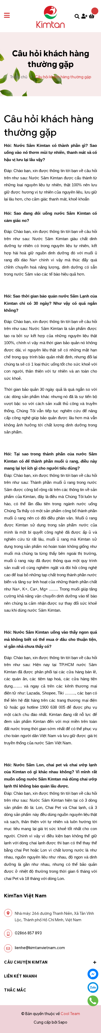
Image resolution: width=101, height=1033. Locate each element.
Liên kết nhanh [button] (20, 976)
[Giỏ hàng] (93, 17)
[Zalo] (93, 987)
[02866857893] (93, 1000)
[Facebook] (93, 974)
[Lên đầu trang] (92, 1017)
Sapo (62, 1022)
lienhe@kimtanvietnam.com (40, 947)
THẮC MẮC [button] (15, 990)
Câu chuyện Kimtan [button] (26, 962)
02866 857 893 (28, 933)
